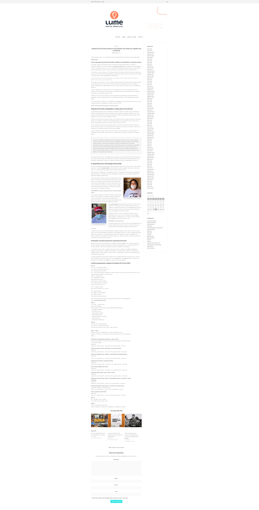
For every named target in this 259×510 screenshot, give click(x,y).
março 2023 (150, 106)
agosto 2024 (150, 77)
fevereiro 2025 (150, 67)
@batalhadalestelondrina (100, 300)
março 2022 (150, 126)
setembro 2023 (150, 96)
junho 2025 (149, 60)
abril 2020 (149, 165)
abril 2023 (149, 104)
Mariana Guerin (150, 236)
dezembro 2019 (150, 172)
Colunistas (149, 225)
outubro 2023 (150, 94)
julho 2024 (149, 79)
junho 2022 (149, 121)
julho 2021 (149, 140)
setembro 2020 (150, 157)
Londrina (149, 234)
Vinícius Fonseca (151, 248)
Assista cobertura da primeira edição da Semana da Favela (104, 105)
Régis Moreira (150, 246)
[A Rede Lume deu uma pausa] (99, 420)
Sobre (123, 37)
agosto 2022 (150, 118)
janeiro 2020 (150, 171)
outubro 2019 (150, 176)
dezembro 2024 (150, 70)
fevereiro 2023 (150, 108)
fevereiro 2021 (150, 148)
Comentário (116, 459)
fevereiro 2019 (150, 188)
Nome (116, 478)
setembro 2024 (150, 75)
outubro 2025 (150, 53)
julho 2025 (149, 59)
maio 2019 (149, 184)
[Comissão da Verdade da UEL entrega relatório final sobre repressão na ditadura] (133, 420)
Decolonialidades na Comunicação (155, 227)
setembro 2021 (150, 137)
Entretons (149, 231)
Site (116, 491)
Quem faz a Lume (131, 37)
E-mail (116, 484)
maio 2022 (149, 123)
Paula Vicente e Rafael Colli (153, 242)
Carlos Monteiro (150, 224)
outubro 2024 (150, 74)
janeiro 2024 (150, 89)
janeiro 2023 (150, 109)
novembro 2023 (150, 92)
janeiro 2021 (149, 150)
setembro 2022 (150, 116)
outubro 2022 (150, 115)
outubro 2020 (150, 155)
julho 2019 (149, 181)
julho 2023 (149, 99)
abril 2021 (149, 145)
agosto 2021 (150, 138)
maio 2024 (149, 82)
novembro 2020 (150, 154)
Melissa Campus (150, 237)
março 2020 (150, 167)
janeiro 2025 (150, 69)
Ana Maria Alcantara (151, 220)
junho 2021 (149, 142)
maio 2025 (149, 62)
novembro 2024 (150, 72)
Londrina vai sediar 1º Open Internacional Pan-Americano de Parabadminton (115, 435)
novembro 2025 (150, 52)
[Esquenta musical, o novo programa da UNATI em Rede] (116, 420)
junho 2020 (149, 162)
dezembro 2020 (150, 152)
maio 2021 (149, 143)
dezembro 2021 (150, 132)
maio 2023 (149, 103)
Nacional (149, 239)
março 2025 (150, 65)
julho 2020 (149, 160)
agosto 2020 (150, 159)
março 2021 (149, 147)
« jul (148, 213)
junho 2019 (149, 182)
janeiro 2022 (150, 130)
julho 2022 (149, 120)
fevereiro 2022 (150, 128)
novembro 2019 (150, 174)
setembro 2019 (150, 177)
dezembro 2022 (150, 111)
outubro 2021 (150, 135)
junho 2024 (149, 81)
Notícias (118, 37)
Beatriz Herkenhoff (151, 222)
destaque (113, 447)
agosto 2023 (150, 98)
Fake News (149, 232)
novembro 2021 (150, 133)
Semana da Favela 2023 (118, 66)
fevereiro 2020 (150, 169)
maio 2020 (149, 164)
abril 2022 (149, 125)
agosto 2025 (150, 57)
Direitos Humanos (120, 447)
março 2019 (149, 186)
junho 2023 (149, 101)
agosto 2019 (150, 179)
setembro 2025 (150, 55)
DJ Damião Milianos (113, 204)
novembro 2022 (150, 113)
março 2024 (150, 86)
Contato (140, 37)
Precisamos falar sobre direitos (154, 244)
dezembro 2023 (150, 91)
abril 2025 (149, 64)
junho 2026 (149, 50)
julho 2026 (149, 48)
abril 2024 (149, 84)
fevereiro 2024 (150, 87)
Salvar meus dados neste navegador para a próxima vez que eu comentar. (110, 497)
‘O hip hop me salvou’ (119, 220)
